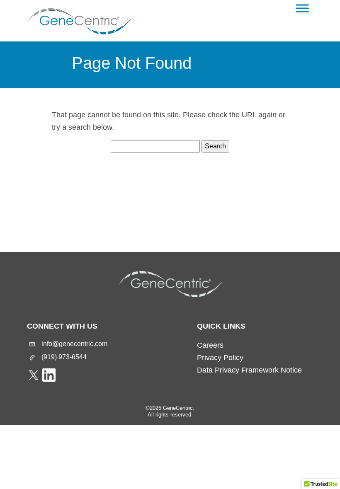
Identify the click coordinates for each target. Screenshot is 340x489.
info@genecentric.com (74, 343)
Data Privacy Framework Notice (249, 370)
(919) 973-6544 (64, 357)
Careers (210, 345)
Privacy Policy (220, 357)
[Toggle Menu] (302, 8)
